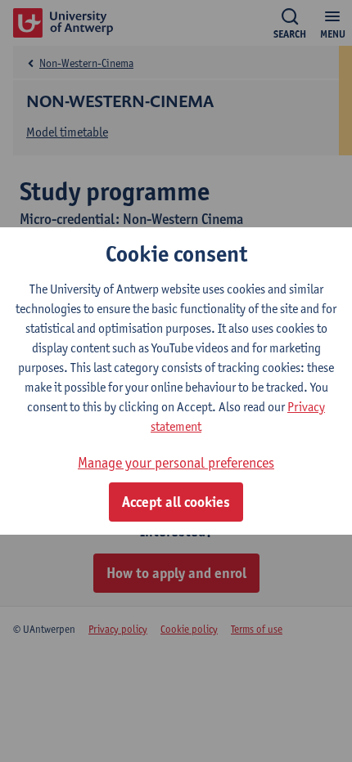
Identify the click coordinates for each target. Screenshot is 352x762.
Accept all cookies (176, 502)
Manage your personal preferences (176, 462)
